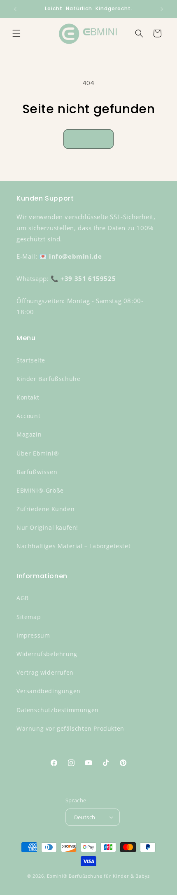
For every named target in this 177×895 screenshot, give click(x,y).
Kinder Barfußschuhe (48, 379)
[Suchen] (139, 33)
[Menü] (16, 33)
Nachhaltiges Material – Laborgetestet (73, 546)
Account (28, 416)
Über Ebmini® (37, 453)
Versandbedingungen (48, 691)
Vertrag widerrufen (45, 672)
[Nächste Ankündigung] (162, 9)
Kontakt (27, 397)
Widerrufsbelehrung (46, 654)
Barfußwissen (36, 472)
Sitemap (28, 617)
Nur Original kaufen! (47, 527)
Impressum (33, 635)
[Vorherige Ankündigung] (15, 9)
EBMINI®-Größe (40, 490)
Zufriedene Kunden (45, 509)
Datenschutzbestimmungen (57, 710)
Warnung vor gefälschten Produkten (70, 728)
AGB (22, 598)
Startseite (30, 360)
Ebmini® (57, 876)
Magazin (29, 434)
